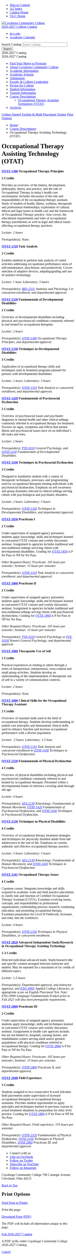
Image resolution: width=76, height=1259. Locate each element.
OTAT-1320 (10, 299)
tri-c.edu (15, 33)
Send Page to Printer (15, 1202)
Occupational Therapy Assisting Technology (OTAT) (38, 102)
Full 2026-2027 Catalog (17, 1234)
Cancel (6, 1251)
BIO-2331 (28, 289)
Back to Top (9, 1185)
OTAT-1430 (10, 462)
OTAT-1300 (10, 171)
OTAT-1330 (10, 349)
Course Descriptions (23, 96)
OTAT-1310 (10, 246)
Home (14, 125)
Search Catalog (11, 44)
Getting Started (11, 114)
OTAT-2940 (10, 1078)
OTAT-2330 (10, 821)
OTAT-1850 (10, 519)
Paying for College (22, 85)
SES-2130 (28, 803)
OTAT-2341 (10, 874)
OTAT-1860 (10, 583)
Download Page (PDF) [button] (16, 1216)
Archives (15, 107)
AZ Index (16, 8)
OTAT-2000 (10, 700)
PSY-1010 (28, 448)
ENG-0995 (27, 988)
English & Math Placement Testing (44, 114)
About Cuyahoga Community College (34, 67)
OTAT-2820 (10, 942)
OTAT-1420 (10, 398)
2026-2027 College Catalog (19, 26)
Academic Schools (22, 74)
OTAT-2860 (10, 1006)
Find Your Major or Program (28, 63)
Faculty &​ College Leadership (29, 82)
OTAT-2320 (10, 761)
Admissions (17, 78)
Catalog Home (19, 12)
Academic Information (24, 70)
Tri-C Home (17, 16)
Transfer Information (23, 93)
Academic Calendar (22, 37)
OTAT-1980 (10, 651)
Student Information (22, 89)
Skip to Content (20, 5)
